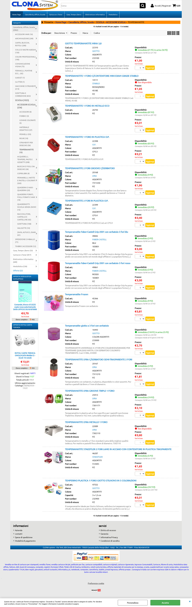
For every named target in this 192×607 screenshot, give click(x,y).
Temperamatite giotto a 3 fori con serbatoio (87, 325)
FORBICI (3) (24, 116)
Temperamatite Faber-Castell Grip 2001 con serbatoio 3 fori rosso (97, 263)
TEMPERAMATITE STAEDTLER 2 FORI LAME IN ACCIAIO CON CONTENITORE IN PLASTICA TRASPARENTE (118, 449)
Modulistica (113, 14)
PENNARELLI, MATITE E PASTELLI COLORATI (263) (26, 180)
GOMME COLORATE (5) (27, 121)
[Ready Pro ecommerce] (96, 590)
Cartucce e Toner (55, 14)
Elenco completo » (22, 319)
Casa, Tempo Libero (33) (23, 250)
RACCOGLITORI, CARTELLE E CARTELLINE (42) (24, 217)
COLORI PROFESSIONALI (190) (25, 58)
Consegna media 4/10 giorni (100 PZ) (149, 337)
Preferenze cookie (96, 583)
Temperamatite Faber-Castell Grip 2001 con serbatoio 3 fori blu (96, 231)
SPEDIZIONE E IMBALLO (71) (25, 240)
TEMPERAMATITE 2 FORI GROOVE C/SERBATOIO (90, 168)
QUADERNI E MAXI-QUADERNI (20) (25, 188)
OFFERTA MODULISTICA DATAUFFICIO (22, 277)
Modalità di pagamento (25, 540)
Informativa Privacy (109, 537)
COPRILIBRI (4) (23, 173)
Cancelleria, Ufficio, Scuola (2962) (24, 28)
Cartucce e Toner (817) (22, 255)
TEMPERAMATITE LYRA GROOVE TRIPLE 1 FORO (89, 390)
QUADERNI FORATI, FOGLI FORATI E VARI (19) (26, 197)
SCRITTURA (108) (24, 224)
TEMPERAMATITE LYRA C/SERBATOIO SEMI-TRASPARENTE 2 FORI (98, 359)
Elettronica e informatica (95, 14)
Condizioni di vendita (110, 540)
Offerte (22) (18, 270)
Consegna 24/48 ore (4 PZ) (145, 177)
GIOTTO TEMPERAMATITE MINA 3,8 (83, 43)
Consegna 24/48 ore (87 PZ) (145, 115)
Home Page (16, 14)
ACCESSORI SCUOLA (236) (26, 106)
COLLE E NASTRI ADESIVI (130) (25, 51)
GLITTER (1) (20, 82)
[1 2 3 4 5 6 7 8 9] (140, 319)
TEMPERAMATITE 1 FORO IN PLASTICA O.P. (87, 136)
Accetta (165, 602)
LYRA (94, 176)
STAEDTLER (97, 456)
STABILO (96, 83)
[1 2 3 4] (140, 192)
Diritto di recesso (108, 530)
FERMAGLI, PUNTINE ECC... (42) (23, 72)
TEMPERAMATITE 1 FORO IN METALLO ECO (87, 105)
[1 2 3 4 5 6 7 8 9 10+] (140, 68)
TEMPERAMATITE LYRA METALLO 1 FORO (86, 422)
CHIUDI (190, 601)
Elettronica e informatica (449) (23, 260)
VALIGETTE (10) (23, 228)
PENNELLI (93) (25, 134)
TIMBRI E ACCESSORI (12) (25, 246)
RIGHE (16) (23, 138)
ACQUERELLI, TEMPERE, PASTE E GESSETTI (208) (24, 159)
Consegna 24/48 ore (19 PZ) (145, 400)
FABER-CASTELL (99, 239)
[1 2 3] (140, 256)
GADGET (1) (20, 77)
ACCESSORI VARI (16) (24, 34)
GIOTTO (96, 51)
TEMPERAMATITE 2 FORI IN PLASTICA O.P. (86, 200)
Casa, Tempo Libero (73, 14)
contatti (18, 533)
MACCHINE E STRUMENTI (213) (25, 87)
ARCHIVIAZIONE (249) (24, 38)
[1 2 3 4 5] (140, 474)
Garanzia (104, 533)
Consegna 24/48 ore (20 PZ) (145, 210)
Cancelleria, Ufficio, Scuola (35, 14)
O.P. (94, 144)
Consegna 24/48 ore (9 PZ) (145, 303)
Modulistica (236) (20, 266)
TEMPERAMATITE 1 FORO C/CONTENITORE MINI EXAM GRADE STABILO (101, 75)
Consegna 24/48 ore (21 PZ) (145, 53)
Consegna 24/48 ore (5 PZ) (145, 458)
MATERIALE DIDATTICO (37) (25, 128)
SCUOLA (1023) (22, 100)
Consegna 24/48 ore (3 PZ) (145, 241)
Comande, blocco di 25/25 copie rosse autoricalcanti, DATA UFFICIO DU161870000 (25, 306)
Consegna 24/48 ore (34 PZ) (145, 335)
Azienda (18, 530)
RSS (33, 319)
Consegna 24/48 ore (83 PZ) (145, 146)
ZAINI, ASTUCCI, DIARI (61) (26, 233)
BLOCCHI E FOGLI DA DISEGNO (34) (26, 167)
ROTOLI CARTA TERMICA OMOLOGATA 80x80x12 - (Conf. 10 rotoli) (25, 355)
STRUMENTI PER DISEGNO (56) (26, 143)
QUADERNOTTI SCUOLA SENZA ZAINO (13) (26, 207)
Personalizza (132, 602)
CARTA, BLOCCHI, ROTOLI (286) (22, 44)
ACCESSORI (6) (25, 112)
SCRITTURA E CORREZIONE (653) (23, 94)
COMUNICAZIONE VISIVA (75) (22, 65)
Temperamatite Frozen (76, 294)
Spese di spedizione (23, 537)
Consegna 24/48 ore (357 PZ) (146, 490)
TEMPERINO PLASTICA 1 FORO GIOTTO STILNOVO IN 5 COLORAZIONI (100, 480)
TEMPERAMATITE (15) (26, 150)
